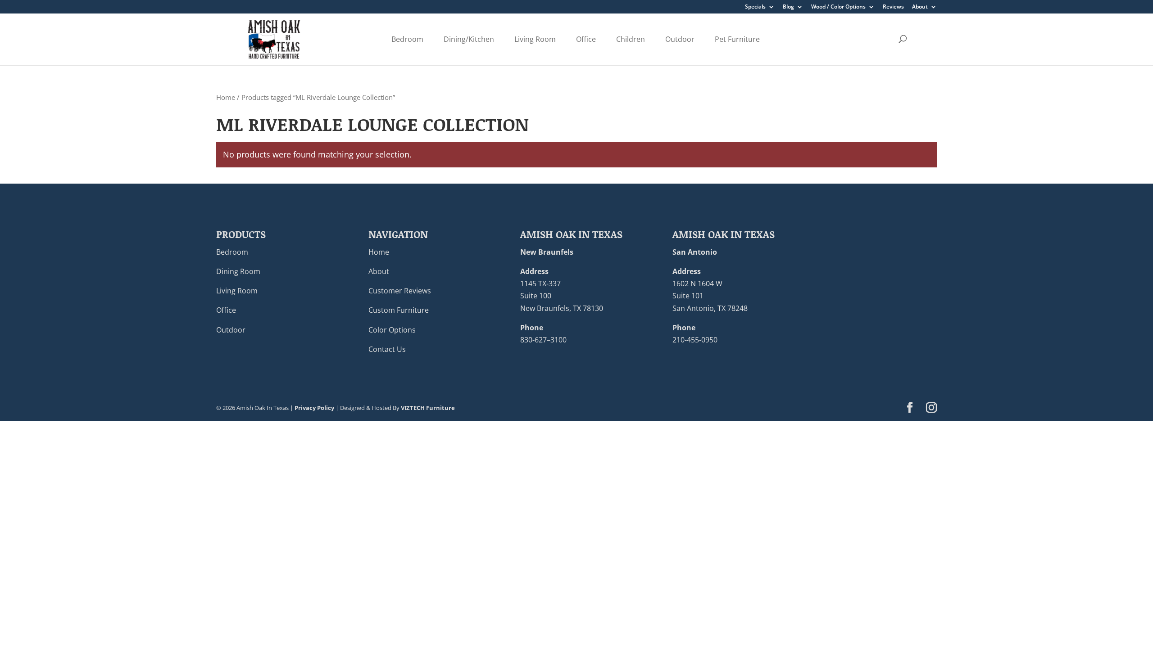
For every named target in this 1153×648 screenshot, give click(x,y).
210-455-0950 (694, 340)
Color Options (392, 330)
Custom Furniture (398, 310)
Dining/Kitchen (469, 39)
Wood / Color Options (838, 7)
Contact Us (387, 349)
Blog (788, 7)
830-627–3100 (543, 340)
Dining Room (238, 271)
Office (586, 39)
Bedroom (407, 39)
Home (225, 97)
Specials (755, 7)
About (920, 7)
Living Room (535, 39)
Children (630, 39)
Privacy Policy (314, 408)
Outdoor (680, 39)
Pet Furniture (737, 39)
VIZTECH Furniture (428, 408)
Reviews (893, 7)
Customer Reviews (399, 291)
